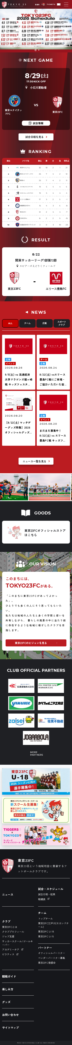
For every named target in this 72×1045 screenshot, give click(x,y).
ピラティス (8, 954)
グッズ (6, 1002)
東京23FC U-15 (46, 936)
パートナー (45, 947)
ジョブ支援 (8, 936)
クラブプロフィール (13, 931)
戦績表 (41, 899)
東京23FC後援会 (47, 962)
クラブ (6, 921)
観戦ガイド (9, 976)
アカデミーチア (10, 949)
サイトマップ (10, 1027)
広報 (44, 323)
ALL (10, 323)
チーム (27, 323)
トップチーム (45, 918)
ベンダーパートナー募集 (51, 958)
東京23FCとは (9, 927)
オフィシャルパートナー (51, 953)
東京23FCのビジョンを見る (31, 643)
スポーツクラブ (61, 323)
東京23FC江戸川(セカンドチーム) (53, 924)
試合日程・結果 (46, 894)
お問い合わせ (10, 1015)
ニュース (7, 894)
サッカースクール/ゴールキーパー (17, 942)
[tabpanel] (36, 30)
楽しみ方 (7, 989)
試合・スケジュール (50, 889)
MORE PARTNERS (36, 753)
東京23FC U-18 (46, 931)
